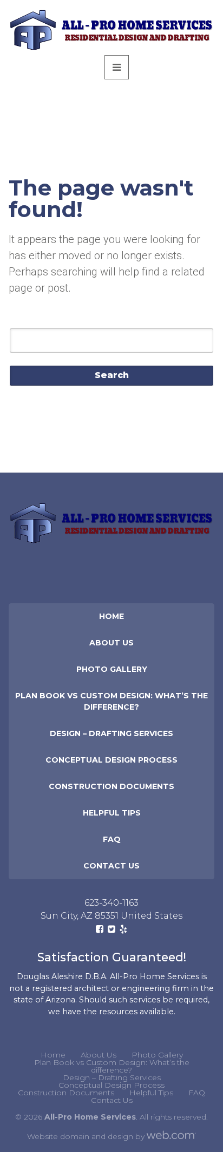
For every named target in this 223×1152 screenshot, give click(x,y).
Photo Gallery (111, 669)
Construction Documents (111, 786)
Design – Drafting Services (111, 733)
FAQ (112, 839)
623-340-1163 (111, 903)
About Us (111, 643)
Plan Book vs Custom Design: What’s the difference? (111, 701)
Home (111, 616)
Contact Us (111, 866)
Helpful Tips (112, 813)
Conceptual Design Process (111, 760)
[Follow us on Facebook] (99, 929)
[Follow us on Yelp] (123, 929)
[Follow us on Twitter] (111, 929)
